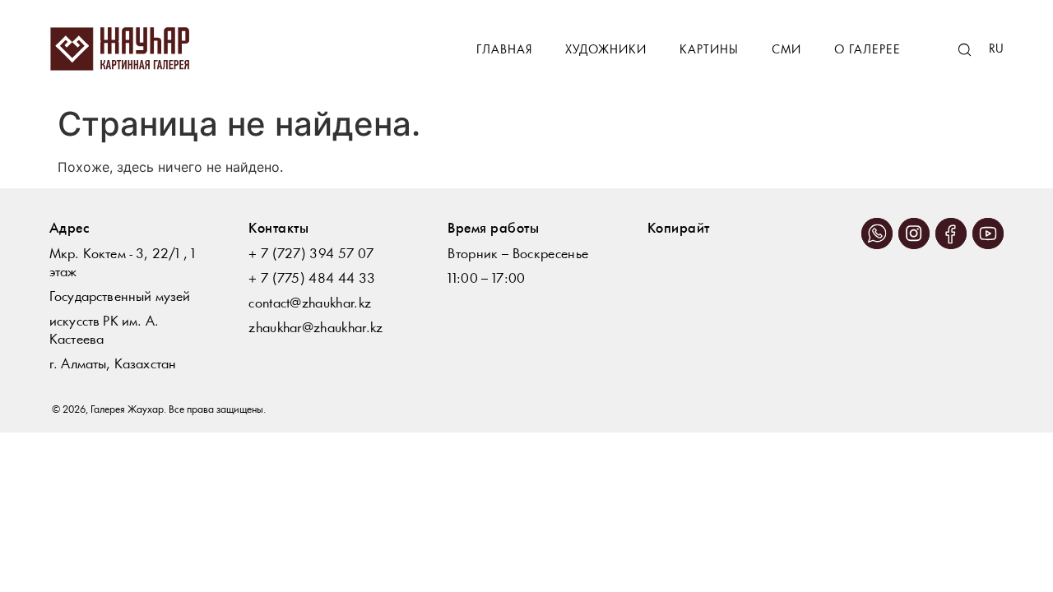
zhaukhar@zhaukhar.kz (315, 328)
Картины (709, 50)
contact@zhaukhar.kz (309, 304)
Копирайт (678, 229)
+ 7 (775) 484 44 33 (311, 279)
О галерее (867, 50)
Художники (606, 50)
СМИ (786, 50)
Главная (504, 50)
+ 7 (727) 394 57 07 (310, 254)
